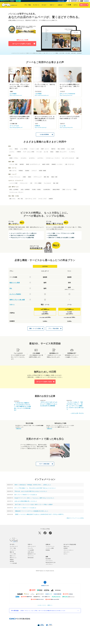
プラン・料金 (27, 5)
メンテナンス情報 (50, 548)
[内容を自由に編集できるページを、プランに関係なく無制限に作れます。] (30, 277)
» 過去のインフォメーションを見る (75, 518)
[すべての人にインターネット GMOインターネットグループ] (80, 1)
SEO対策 (12, 561)
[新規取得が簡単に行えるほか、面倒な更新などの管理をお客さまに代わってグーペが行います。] (30, 282)
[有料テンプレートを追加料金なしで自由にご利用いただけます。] (30, 299)
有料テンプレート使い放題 (17, 299)
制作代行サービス (32, 554)
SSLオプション (13, 557)
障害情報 (48, 550)
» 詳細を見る (18, 428)
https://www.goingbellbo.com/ (16, 127)
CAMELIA (37, 125)
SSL (11, 288)
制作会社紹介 (31, 557)
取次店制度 (48, 558)
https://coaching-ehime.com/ (66, 95)
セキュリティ (67, 552)
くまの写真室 (38, 93)
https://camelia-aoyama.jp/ (40, 127)
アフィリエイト (49, 560)
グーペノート (31, 555)
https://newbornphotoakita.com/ (42, 95)
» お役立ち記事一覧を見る (77, 413)
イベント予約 (13, 554)
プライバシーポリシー (68, 550)
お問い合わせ (31, 552)
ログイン (76, 5)
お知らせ (60, 5)
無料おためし (83, 5)
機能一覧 (12, 552)
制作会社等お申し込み (51, 562)
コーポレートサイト (42, 605)
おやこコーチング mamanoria (67, 93)
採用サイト (50, 605)
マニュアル (30, 548)
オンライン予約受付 (15, 294)
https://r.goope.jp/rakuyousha (66, 127)
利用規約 (66, 548)
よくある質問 (31, 550)
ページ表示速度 (13, 563)
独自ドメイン (13, 555)
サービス (44, 5)
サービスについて (14, 546)
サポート (52, 5)
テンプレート (36, 5)
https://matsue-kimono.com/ (16, 95)
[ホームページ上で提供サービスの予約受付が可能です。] (30, 294)
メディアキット (49, 564)
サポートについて (32, 546)
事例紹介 (12, 559)
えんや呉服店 (13, 93)
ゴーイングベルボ (14, 125)
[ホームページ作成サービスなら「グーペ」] (8, 5)
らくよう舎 (62, 125)
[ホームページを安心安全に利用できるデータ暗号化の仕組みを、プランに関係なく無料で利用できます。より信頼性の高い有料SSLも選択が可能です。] (30, 288)
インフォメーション (50, 546)
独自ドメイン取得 (15, 282)
